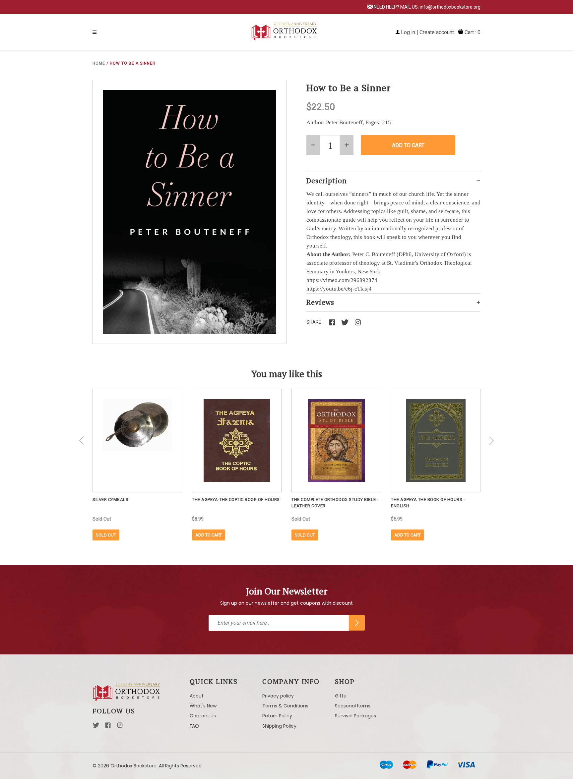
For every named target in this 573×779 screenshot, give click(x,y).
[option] (137, 464)
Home (99, 63)
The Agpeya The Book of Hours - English (428, 502)
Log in (408, 32)
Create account (436, 32)
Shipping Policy (279, 726)
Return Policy (277, 715)
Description (326, 180)
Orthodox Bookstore (133, 765)
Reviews (320, 302)
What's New (203, 705)
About (197, 696)
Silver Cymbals (110, 499)
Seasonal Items (352, 705)
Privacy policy (278, 696)
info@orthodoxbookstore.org (450, 7)
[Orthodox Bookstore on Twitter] (96, 727)
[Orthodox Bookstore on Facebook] (107, 727)
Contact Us (203, 715)
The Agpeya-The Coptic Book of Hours (236, 499)
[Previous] (81, 440)
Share (313, 322)
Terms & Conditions (285, 705)
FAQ (194, 726)
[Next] (491, 440)
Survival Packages (355, 715)
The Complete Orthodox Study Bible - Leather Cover (335, 502)
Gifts (340, 696)
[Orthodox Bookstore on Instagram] (119, 727)
